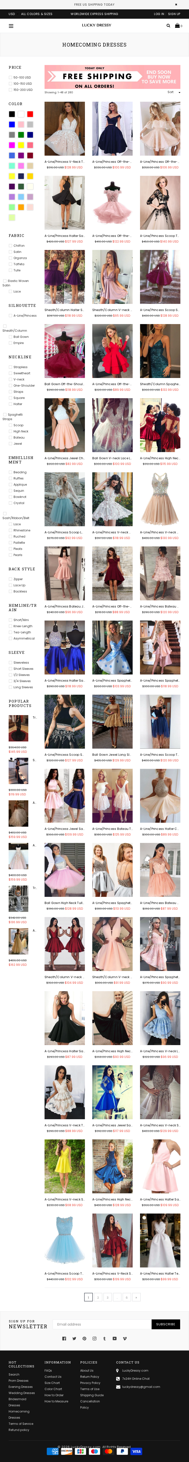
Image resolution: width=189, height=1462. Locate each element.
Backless (20, 591)
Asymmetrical (24, 638)
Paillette (19, 543)
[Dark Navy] (21, 176)
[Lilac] (30, 197)
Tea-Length (22, 632)
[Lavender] (12, 197)
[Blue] (12, 124)
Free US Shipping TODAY (94, 4)
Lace (17, 291)
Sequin (19, 491)
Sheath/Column (14, 331)
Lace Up (19, 585)
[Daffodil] (12, 176)
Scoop (18, 425)
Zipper (18, 579)
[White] (21, 114)
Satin (17, 252)
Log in (159, 14)
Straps (18, 392)
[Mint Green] (12, 207)
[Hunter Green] (21, 186)
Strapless (21, 367)
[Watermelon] (30, 145)
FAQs (48, 1370)
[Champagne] (30, 166)
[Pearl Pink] (30, 207)
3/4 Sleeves (22, 681)
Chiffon (19, 246)
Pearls (18, 555)
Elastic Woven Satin (15, 283)
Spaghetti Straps (12, 416)
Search (14, 1374)
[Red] (30, 114)
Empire (19, 343)
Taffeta (19, 264)
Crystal (19, 503)
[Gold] (30, 176)
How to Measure (56, 1401)
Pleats (18, 549)
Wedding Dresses (22, 1393)
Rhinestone (22, 530)
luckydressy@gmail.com (141, 1387)
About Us (87, 1370)
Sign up (174, 14)
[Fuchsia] (12, 145)
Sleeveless (21, 662)
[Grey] (12, 134)
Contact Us (53, 1377)
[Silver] (30, 124)
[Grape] (12, 186)
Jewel (18, 444)
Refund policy (19, 1430)
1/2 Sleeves (22, 675)
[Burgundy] (30, 155)
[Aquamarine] (12, 166)
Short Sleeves (23, 669)
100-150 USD (23, 84)
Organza (20, 258)
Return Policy (89, 1377)
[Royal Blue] (12, 155)
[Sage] (12, 217)
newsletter (28, 1324)
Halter (18, 404)
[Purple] (21, 155)
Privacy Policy (90, 1383)
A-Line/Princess (25, 315)
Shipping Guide (92, 1395)
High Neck (21, 431)
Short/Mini (21, 620)
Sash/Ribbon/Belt (15, 518)
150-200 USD (23, 90)
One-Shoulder (24, 385)
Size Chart (52, 1383)
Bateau (19, 437)
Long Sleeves (23, 687)
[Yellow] (21, 145)
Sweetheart (22, 373)
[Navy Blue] (30, 134)
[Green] (21, 134)
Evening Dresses (21, 1387)
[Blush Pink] (21, 166)
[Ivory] (30, 186)
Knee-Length (23, 626)
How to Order (54, 1395)
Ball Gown (21, 337)
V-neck (19, 379)
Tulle (17, 270)
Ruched (19, 536)
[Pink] (21, 124)
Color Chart (53, 1389)
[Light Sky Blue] (21, 197)
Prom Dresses (19, 1381)
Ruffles (19, 478)
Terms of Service (21, 1424)
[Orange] (21, 207)
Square (19, 398)
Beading (20, 472)
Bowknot (20, 497)
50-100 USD (22, 77)
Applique (20, 484)
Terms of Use (89, 1389)
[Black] (12, 114)
